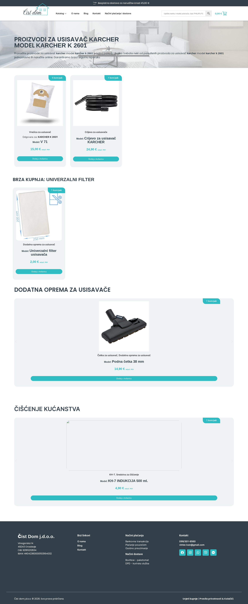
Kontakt (97, 13)
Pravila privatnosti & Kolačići (216, 598)
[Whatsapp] (198, 552)
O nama (75, 13)
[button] (57, 78)
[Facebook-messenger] (213, 552)
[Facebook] (182, 552)
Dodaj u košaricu (40, 159)
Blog (86, 13)
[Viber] (206, 552)
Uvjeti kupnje (190, 598)
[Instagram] (190, 552)
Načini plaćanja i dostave (118, 13)
